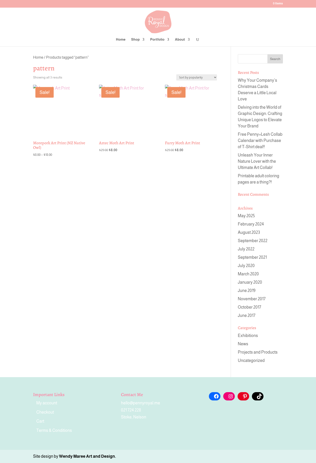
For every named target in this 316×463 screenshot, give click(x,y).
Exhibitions (248, 335)
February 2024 (251, 224)
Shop (135, 39)
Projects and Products (258, 352)
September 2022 (252, 240)
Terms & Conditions (54, 430)
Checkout (45, 412)
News (243, 344)
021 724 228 (131, 410)
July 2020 (246, 265)
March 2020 (248, 274)
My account (46, 403)
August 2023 (249, 232)
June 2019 (246, 290)
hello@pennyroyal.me (140, 403)
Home (120, 39)
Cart (40, 421)
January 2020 (250, 282)
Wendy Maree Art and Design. (87, 456)
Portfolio (157, 39)
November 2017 (252, 299)
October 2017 (249, 307)
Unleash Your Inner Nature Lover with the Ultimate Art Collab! (257, 161)
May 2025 (246, 215)
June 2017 (246, 315)
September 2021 (252, 257)
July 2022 (246, 249)
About (180, 39)
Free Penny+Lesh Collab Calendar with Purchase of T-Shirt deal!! (260, 140)
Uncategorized (251, 360)
